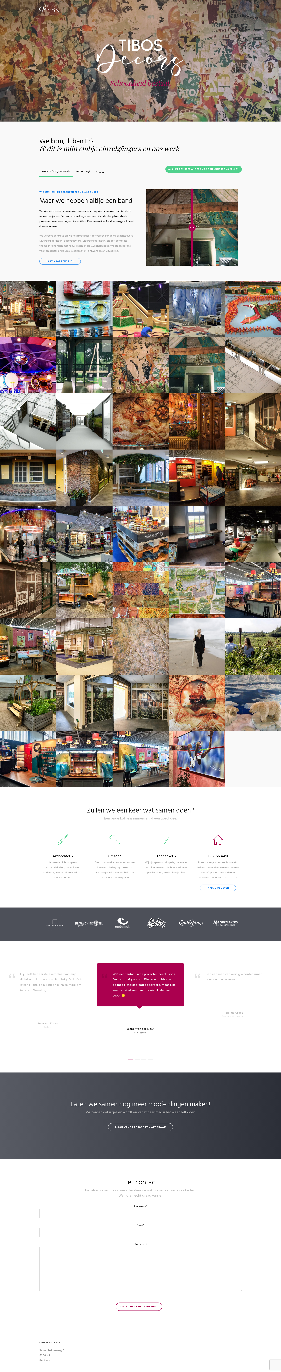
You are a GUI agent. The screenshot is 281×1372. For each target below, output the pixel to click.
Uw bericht (140, 1244)
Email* (140, 1225)
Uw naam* (140, 1206)
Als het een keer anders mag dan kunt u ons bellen (203, 169)
